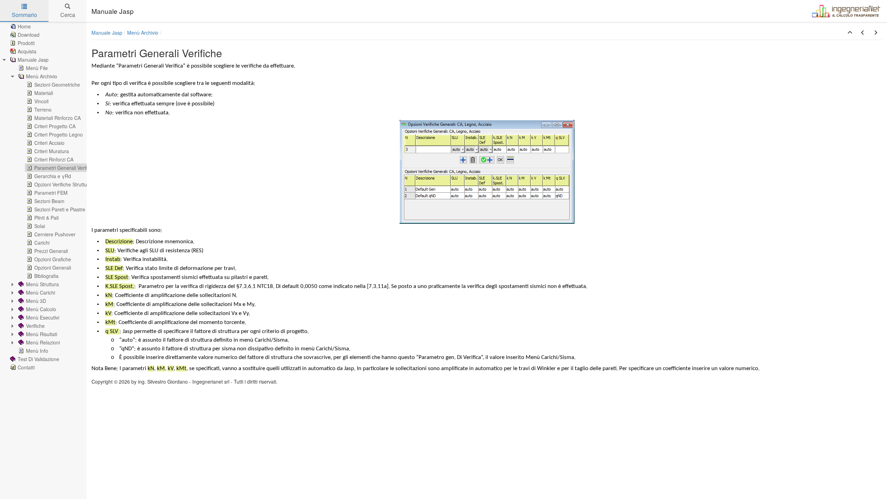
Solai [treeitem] (39, 225)
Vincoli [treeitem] (41, 101)
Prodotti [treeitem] (26, 43)
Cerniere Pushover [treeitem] (55, 234)
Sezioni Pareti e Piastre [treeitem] (59, 209)
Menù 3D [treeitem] (36, 300)
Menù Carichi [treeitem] (40, 292)
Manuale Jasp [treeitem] (33, 59)
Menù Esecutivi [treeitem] (42, 317)
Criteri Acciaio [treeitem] (49, 142)
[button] (850, 32)
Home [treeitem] (24, 26)
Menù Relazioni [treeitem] (43, 342)
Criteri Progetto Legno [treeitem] (58, 134)
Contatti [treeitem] (26, 367)
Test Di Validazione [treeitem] (38, 359)
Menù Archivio (142, 32)
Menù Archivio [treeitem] (41, 76)
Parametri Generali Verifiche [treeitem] (65, 167)
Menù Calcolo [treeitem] (41, 309)
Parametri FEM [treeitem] (51, 192)
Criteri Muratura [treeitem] (51, 151)
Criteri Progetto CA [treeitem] (55, 126)
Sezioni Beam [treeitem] (49, 201)
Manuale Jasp (106, 32)
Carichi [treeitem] (42, 242)
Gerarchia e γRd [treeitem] (52, 176)
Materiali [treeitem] (43, 92)
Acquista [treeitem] (27, 51)
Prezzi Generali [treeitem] (51, 250)
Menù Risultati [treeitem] (41, 334)
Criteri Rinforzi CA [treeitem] (53, 159)
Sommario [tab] (24, 15)
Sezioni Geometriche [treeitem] (57, 84)
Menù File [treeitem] (37, 67)
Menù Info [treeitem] (37, 350)
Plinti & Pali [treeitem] (46, 217)
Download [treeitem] (28, 34)
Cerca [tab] (67, 15)
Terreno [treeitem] (43, 109)
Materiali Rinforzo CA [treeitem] (57, 117)
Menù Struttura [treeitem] (42, 284)
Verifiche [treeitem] (35, 325)
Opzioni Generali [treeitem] (52, 267)
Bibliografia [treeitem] (46, 275)
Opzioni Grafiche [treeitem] (52, 259)
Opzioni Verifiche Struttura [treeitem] (62, 184)
